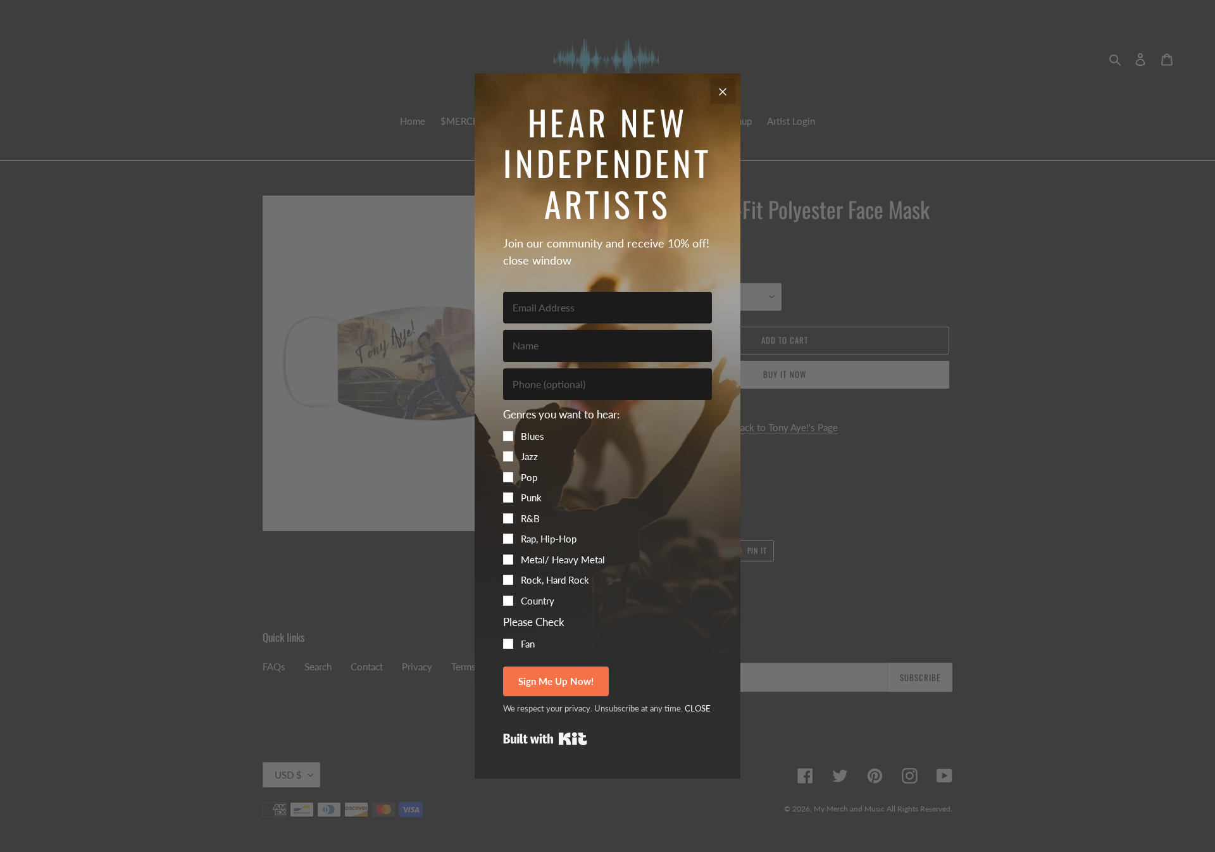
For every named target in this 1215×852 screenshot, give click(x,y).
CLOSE (698, 708)
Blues (532, 436)
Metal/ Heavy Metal (563, 559)
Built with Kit (545, 738)
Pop (529, 477)
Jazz (529, 456)
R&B (530, 518)
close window (537, 260)
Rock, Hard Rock (555, 580)
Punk (531, 497)
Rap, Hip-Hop (548, 538)
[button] (607, 507)
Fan (528, 643)
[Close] (722, 91)
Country (537, 600)
